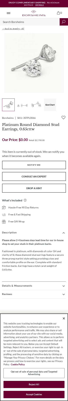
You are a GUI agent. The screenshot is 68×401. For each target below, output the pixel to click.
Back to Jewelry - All (14, 28)
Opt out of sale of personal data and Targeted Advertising (34, 373)
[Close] (64, 318)
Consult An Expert (34, 176)
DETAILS (39, 5)
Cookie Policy (18, 364)
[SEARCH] (64, 22)
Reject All (34, 384)
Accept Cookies (34, 394)
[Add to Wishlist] (63, 117)
